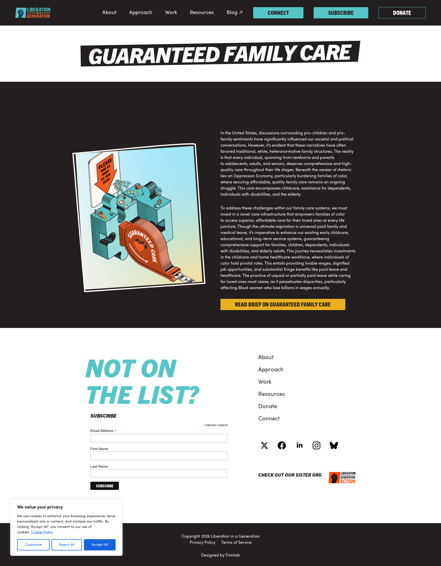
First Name (99, 449)
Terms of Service (235, 543)
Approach (140, 12)
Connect (278, 12)
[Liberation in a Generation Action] (33, 12)
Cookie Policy (42, 532)
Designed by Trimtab (220, 555)
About (109, 12)
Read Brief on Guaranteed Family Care (283, 304)
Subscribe (341, 12)
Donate (402, 12)
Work (171, 12)
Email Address (103, 430)
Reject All (66, 545)
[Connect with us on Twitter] (264, 445)
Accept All (100, 545)
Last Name (99, 466)
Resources (202, 12)
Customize (33, 545)
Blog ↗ (235, 12)
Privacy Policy (204, 543)
